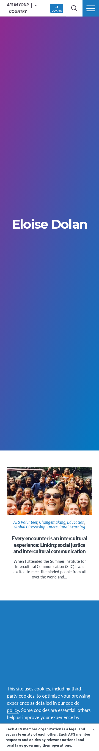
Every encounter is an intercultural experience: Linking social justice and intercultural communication (49, 544)
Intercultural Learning (66, 527)
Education (75, 522)
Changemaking (52, 522)
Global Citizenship (29, 527)
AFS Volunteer (25, 522)
